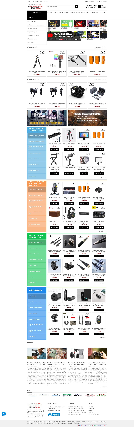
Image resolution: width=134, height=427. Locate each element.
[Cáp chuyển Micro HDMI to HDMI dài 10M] (84, 266)
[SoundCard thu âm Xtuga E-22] (99, 213)
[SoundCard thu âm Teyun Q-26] (69, 189)
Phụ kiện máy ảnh (32, 21)
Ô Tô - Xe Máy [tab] (32, 296)
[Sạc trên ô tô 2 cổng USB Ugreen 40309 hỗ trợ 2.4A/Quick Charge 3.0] (84, 295)
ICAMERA (77, 423)
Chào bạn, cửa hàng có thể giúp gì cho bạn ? (37, 1)
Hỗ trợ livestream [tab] (34, 224)
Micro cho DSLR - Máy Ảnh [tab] (36, 195)
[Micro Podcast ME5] (54, 189)
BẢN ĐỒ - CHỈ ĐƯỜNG (93, 414)
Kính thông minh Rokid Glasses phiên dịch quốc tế (56, 71)
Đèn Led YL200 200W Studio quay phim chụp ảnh (37, 104)
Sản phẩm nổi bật (33, 79)
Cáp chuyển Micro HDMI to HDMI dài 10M (84, 275)
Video (56, 12)
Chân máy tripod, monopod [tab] (36, 141)
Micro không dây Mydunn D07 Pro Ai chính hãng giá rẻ (77, 104)
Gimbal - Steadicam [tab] (34, 159)
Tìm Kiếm (103, 12)
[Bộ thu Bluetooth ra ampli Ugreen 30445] (99, 189)
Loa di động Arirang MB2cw (54, 222)
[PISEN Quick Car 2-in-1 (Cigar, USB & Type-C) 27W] (99, 319)
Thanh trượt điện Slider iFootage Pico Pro (54, 144)
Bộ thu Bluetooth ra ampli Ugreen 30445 (98, 198)
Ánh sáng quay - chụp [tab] (35, 302)
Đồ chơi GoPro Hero (32, 39)
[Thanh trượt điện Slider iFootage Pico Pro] (54, 135)
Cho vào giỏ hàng (54, 149)
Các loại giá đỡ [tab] (33, 313)
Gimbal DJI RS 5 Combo (69, 168)
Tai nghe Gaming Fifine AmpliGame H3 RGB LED (69, 223)
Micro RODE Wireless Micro (77, 71)
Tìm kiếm (87, 1)
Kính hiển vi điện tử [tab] (35, 271)
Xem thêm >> (98, 47)
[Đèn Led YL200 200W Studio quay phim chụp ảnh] (36, 91)
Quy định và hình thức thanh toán (76, 408)
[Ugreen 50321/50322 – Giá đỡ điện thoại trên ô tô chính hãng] (54, 319)
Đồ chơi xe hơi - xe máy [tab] (35, 259)
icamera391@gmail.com (54, 410)
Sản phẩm (50, 12)
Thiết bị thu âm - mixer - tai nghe (35, 25)
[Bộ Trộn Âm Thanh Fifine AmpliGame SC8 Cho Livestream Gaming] (84, 213)
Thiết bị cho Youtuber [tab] (35, 307)
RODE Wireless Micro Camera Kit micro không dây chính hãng (57, 104)
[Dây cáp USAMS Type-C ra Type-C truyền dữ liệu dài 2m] (99, 266)
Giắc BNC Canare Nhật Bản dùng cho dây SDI (69, 250)
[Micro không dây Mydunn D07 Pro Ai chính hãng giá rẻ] (77, 91)
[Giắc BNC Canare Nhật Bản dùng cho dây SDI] (69, 241)
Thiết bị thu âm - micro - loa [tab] (36, 325)
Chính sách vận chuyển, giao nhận (76, 410)
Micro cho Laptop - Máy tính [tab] (35, 207)
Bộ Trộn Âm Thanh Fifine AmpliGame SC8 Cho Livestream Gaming (84, 223)
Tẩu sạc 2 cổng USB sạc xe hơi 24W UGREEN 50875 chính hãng (98, 305)
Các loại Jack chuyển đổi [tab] (36, 242)
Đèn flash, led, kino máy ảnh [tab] (36, 147)
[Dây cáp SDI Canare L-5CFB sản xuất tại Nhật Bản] (99, 241)
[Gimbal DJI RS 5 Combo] (69, 159)
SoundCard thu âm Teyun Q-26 (69, 198)
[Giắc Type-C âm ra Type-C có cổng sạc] (54, 266)
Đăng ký (98, 1)
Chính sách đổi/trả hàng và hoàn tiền (77, 412)
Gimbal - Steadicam (32, 28)
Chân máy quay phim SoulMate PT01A (69, 144)
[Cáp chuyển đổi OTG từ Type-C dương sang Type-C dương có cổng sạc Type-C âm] (54, 241)
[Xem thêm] (102, 177)
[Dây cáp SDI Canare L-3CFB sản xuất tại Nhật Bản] (84, 241)
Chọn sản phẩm (84, 173)
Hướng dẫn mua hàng (82, 12)
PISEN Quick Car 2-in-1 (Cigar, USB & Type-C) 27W (98, 329)
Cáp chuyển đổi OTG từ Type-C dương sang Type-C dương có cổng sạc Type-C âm (54, 252)
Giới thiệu (93, 1)
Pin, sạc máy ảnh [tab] (33, 164)
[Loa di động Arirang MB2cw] (54, 213)
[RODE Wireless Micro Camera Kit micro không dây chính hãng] (56, 91)
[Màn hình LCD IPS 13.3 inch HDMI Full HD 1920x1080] (84, 135)
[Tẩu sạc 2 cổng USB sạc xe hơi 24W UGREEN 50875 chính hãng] (99, 295)
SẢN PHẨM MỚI (32, 47)
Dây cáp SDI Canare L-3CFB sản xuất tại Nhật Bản (84, 251)
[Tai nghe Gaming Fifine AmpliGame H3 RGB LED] (69, 213)
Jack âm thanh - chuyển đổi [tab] (36, 212)
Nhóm (61, 12)
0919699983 (52, 408)
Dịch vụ (67, 12)
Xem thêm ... (31, 42)
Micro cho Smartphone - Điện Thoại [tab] (36, 201)
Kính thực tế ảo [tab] (33, 265)
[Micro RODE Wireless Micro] (77, 59)
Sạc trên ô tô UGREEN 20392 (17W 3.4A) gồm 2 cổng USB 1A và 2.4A (54, 305)
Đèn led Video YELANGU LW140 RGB (97, 85)
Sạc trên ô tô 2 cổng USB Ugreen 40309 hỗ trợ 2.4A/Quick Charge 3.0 (84, 305)
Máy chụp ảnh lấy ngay (33, 35)
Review (73, 12)
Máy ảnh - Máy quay (32, 32)
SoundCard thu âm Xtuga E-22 (99, 222)
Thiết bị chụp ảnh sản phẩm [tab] (35, 331)
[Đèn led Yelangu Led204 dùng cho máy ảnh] (99, 159)
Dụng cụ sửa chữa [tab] (34, 254)
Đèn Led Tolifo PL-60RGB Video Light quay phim (37, 71)
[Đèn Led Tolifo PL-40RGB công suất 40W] (84, 159)
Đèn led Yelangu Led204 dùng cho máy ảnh (99, 168)
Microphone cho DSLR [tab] (35, 153)
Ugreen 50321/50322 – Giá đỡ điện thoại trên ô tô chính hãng (54, 329)
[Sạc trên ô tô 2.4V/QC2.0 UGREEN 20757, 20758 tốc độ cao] (69, 295)
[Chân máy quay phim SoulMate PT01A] (69, 135)
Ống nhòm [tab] (32, 277)
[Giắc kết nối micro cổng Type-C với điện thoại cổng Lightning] (69, 266)
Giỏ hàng (90, 412)
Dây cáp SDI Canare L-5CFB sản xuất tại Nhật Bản (98, 251)
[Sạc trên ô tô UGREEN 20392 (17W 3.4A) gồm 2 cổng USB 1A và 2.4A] (54, 295)
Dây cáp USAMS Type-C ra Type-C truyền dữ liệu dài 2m (98, 276)
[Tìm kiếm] (76, 6)
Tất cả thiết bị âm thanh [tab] (36, 189)
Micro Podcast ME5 (54, 197)
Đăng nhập (104, 1)
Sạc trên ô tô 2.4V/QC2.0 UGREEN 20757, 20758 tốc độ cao (69, 305)
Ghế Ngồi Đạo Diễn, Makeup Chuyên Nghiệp (54, 169)
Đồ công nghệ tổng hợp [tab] (35, 248)
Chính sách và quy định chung (75, 406)
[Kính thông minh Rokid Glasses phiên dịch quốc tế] (56, 59)
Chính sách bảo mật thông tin (75, 414)
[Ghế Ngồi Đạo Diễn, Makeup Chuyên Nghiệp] (54, 159)
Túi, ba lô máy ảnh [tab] (34, 170)
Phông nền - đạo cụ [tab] (34, 319)
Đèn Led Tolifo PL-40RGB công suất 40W (84, 168)
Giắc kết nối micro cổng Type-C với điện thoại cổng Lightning (69, 276)
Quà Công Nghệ (95, 12)
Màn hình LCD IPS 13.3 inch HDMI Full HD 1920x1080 (84, 145)
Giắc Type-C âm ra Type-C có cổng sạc (54, 275)
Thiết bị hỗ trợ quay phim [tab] (36, 135)
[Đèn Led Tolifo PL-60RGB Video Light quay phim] (36, 59)
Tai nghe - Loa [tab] (33, 218)
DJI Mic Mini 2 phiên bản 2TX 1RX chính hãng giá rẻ (97, 53)
